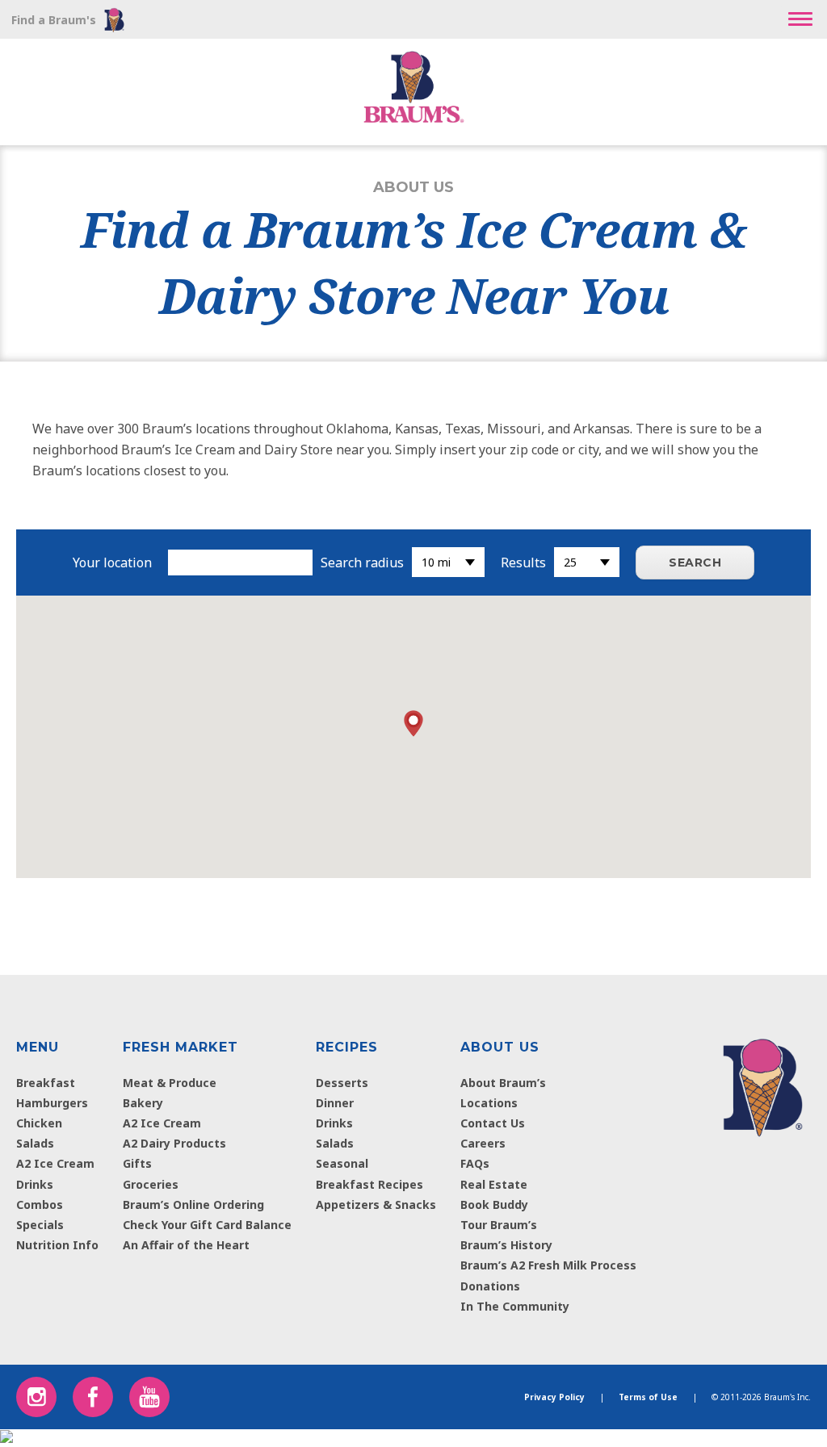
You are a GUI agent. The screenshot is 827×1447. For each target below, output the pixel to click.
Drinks (34, 1184)
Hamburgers (52, 1102)
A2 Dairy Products (174, 1143)
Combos (39, 1204)
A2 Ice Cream (55, 1163)
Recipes (347, 1047)
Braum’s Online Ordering (193, 1204)
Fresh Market (180, 1047)
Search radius (362, 562)
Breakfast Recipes (369, 1184)
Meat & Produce (169, 1082)
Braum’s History (506, 1245)
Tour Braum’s (498, 1224)
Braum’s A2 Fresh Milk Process (548, 1265)
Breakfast (45, 1082)
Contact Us (492, 1123)
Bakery (143, 1102)
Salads (35, 1143)
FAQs (474, 1163)
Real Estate (493, 1184)
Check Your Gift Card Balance (207, 1224)
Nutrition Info (57, 1245)
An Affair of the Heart (186, 1245)
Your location (112, 562)
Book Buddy (494, 1204)
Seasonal (342, 1163)
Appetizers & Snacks (376, 1204)
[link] (763, 1083)
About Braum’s (503, 1082)
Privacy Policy (554, 1397)
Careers (483, 1143)
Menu (37, 1047)
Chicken (39, 1123)
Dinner (335, 1102)
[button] (800, 19)
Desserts (342, 1082)
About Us (499, 1047)
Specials (40, 1224)
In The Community (514, 1306)
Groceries (150, 1184)
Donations (490, 1286)
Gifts (137, 1163)
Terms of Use (648, 1397)
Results (523, 562)
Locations (489, 1102)
